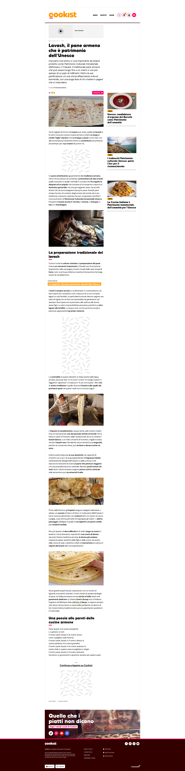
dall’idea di (79, 602)
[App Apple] (49, 766)
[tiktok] (51, 733)
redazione (87, 755)
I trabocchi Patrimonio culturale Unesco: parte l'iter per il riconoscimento (120, 162)
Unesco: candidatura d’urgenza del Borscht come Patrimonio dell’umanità (119, 118)
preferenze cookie (89, 758)
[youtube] (61, 733)
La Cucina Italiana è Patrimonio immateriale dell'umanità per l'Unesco (121, 205)
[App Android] (60, 766)
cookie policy (88, 752)
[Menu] (134, 15)
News (95, 15)
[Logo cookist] (63, 15)
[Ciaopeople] (135, 766)
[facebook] (67, 733)
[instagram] (56, 733)
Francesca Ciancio (60, 87)
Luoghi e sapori (62, 701)
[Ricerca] (119, 15)
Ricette (103, 15)
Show (111, 15)
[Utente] (129, 15)
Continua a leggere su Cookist (76, 665)
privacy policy (88, 749)
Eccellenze (52, 701)
